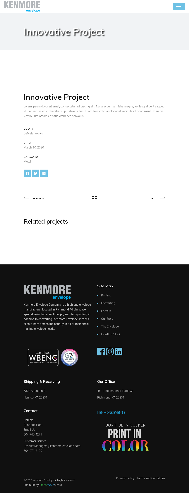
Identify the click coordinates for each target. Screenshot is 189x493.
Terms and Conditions (151, 478)
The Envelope (110, 326)
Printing (106, 295)
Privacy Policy (125, 478)
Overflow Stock (111, 334)
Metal (27, 161)
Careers (106, 311)
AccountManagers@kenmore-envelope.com (52, 446)
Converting (108, 303)
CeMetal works (33, 133)
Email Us (29, 429)
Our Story (107, 318)
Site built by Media (43, 485)
